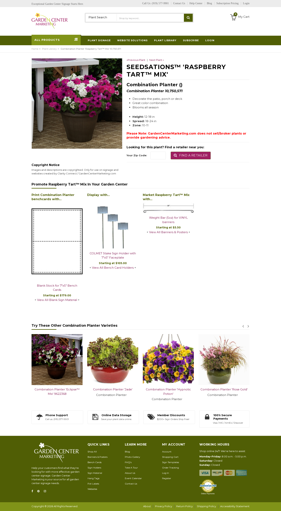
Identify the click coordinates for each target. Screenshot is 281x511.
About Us (130, 473)
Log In (165, 473)
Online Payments (208, 494)
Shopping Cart (170, 456)
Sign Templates (170, 462)
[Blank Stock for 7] (57, 241)
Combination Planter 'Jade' (112, 389)
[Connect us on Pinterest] (39, 491)
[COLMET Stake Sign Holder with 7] (112, 223)
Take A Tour (131, 467)
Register (166, 478)
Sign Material (95, 473)
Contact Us (131, 483)
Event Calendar (133, 478)
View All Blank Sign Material (57, 300)
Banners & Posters (97, 456)
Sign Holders (94, 467)
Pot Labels (93, 483)
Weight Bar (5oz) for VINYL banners (168, 220)
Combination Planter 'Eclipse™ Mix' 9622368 (57, 392)
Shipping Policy (206, 506)
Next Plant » (156, 59)
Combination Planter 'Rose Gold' (224, 389)
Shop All (92, 451)
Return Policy (184, 506)
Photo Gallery (132, 456)
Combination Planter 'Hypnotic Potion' (168, 392)
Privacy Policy (163, 506)
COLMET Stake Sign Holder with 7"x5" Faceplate (113, 255)
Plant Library (49, 48)
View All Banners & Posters (168, 232)
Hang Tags (93, 478)
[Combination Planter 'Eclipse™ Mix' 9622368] (57, 359)
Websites (92, 489)
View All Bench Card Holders (113, 267)
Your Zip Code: (137, 155)
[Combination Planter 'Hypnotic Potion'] (168, 359)
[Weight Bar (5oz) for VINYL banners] (168, 207)
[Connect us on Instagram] (46, 491)
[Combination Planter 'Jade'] (112, 359)
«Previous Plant (136, 59)
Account (166, 451)
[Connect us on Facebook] (33, 491)
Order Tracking (170, 467)
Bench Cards (95, 462)
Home (35, 48)
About (147, 506)
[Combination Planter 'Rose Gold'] (223, 359)
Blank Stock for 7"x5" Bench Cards (57, 288)
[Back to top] (277, 504)
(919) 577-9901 (160, 3)
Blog (127, 451)
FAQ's (128, 462)
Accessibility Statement (234, 506)
